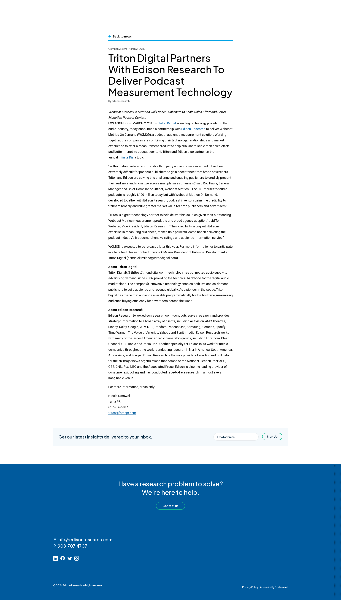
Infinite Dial (126, 157)
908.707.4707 (72, 545)
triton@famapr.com (122, 413)
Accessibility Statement (274, 587)
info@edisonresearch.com (84, 539)
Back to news (122, 36)
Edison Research (193, 129)
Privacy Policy (250, 587)
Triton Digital (167, 123)
